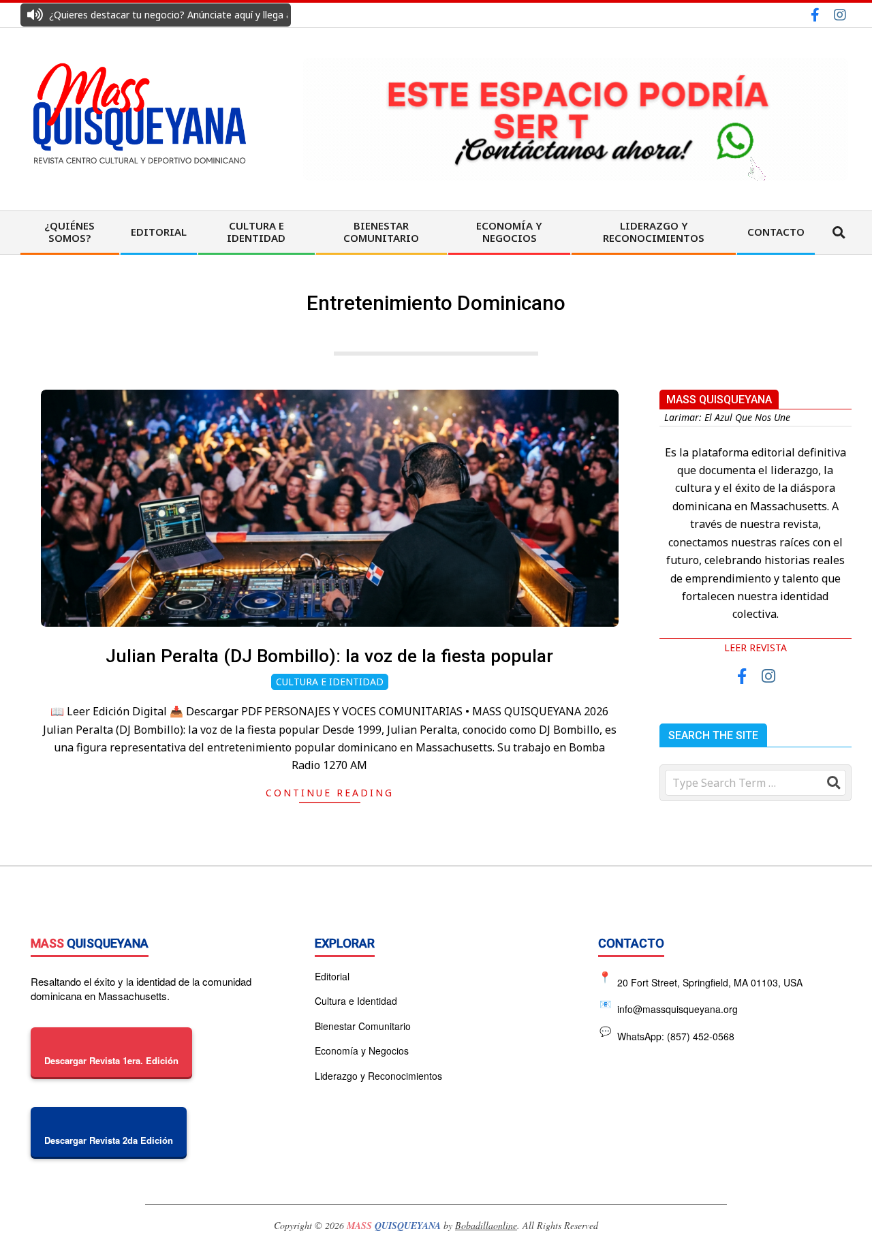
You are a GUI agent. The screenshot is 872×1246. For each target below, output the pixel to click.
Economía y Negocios (362, 1050)
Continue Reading (330, 792)
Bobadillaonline (486, 1225)
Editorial (332, 976)
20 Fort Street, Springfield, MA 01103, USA (710, 982)
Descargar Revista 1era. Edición (111, 1060)
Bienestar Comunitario (363, 1026)
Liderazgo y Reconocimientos (378, 1076)
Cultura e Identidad (330, 681)
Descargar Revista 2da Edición (108, 1140)
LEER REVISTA (755, 647)
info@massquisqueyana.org (669, 1006)
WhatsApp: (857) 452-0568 (667, 1033)
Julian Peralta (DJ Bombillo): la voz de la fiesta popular (329, 656)
